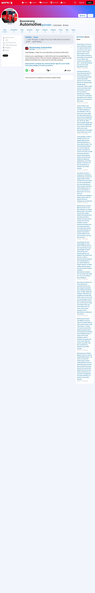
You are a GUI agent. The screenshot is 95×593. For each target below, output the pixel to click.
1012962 (28, 37)
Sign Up (81, 2)
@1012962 (46, 25)
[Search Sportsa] (75, 2)
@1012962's (81, 37)
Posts (36, 37)
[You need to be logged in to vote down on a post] (32, 70)
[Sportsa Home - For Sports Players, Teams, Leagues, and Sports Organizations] (6, 2)
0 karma (66, 25)
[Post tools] (71, 47)
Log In (90, 2)
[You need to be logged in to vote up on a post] (26, 70)
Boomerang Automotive (40, 47)
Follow (83, 15)
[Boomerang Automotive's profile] (27, 48)
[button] (24, 2)
